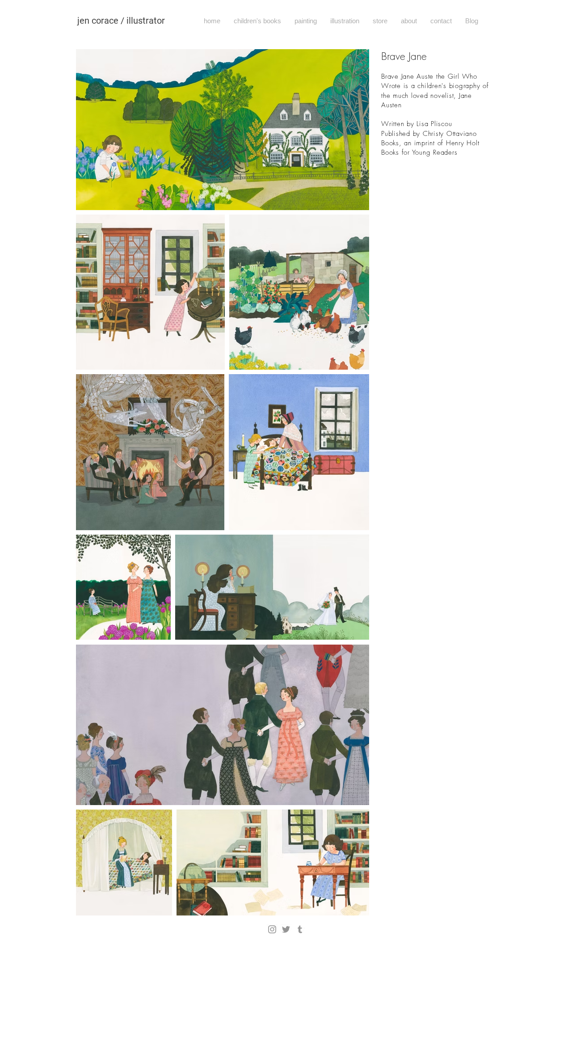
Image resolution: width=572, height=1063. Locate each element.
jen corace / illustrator (121, 20)
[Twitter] (286, 929)
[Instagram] (272, 929)
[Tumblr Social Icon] (299, 929)
